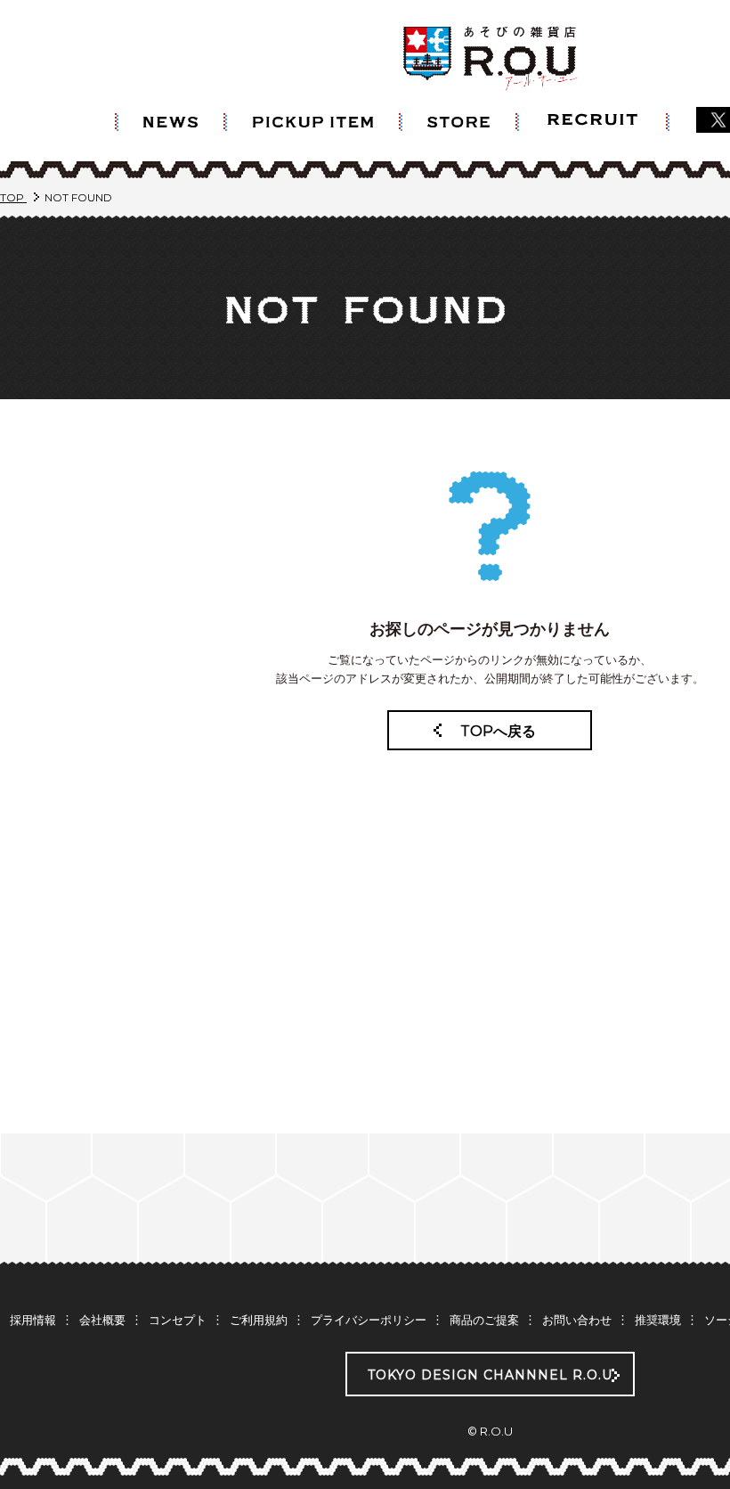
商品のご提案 (484, 1320)
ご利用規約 (259, 1320)
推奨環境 (658, 1320)
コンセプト (178, 1320)
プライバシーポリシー (368, 1320)
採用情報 (33, 1320)
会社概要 (102, 1320)
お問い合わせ (577, 1320)
